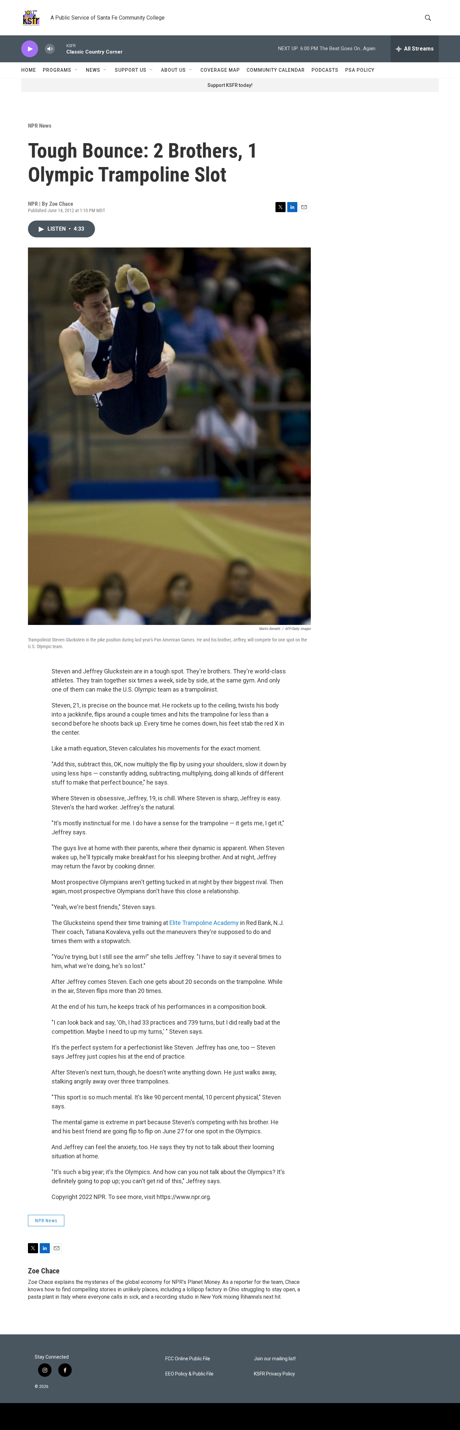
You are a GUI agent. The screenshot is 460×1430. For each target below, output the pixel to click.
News (93, 70)
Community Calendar (276, 70)
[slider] (61, 48)
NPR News (40, 125)
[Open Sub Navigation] (76, 70)
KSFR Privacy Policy (274, 1373)
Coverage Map (220, 70)
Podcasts (324, 70)
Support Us (130, 70)
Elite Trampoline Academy (204, 922)
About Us (173, 70)
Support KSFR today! (230, 85)
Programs (57, 70)
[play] (29, 49)
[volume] (50, 49)
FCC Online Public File (187, 1358)
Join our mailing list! (275, 1358)
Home (28, 70)
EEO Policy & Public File (189, 1373)
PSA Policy (359, 70)
